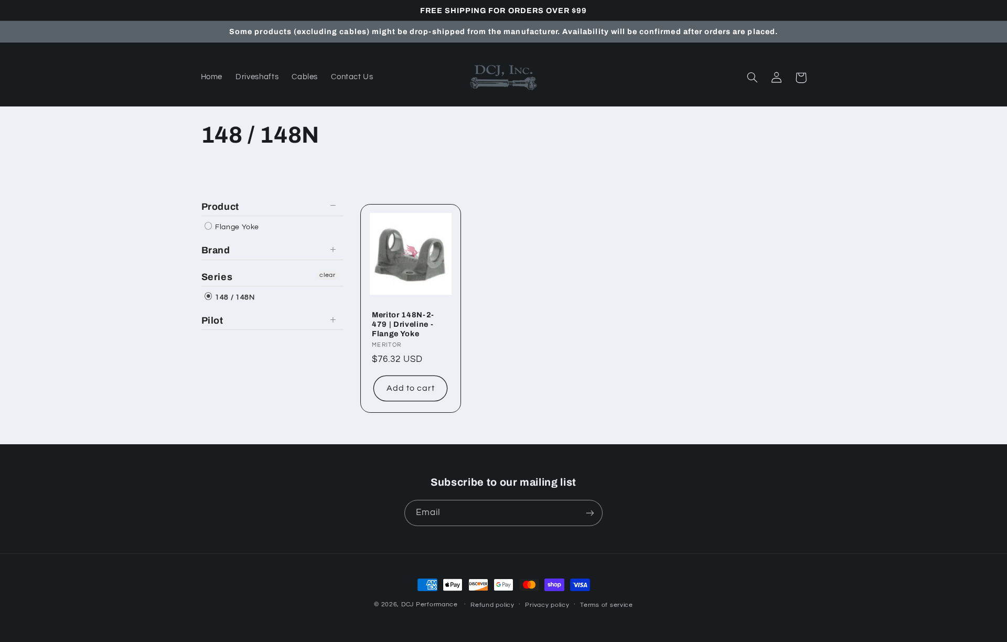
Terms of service (606, 605)
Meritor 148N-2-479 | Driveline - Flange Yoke (403, 324)
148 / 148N (234, 297)
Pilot (212, 320)
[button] (753, 78)
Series (217, 277)
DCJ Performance (429, 604)
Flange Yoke (236, 227)
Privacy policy (547, 605)
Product (220, 206)
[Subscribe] (590, 513)
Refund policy (492, 605)
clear (327, 275)
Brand (215, 250)
